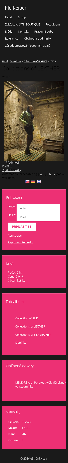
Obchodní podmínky (37, 38)
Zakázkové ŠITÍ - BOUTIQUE (22, 24)
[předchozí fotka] (8, 121)
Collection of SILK (26, 318)
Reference (11, 38)
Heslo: (12, 215)
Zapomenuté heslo (20, 242)
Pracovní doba (43, 31)
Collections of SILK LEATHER (33, 335)
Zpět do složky (11, 170)
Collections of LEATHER (35, 61)
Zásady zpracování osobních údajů (27, 46)
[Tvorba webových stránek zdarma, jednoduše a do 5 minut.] (46, 459)
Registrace (15, 235)
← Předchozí (10, 162)
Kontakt (23, 31)
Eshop (22, 17)
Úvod (8, 17)
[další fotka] (60, 121)
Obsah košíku (16, 280)
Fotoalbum (53, 24)
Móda (9, 31)
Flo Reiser (15, 8)
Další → (7, 166)
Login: (12, 206)
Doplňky (20, 343)
